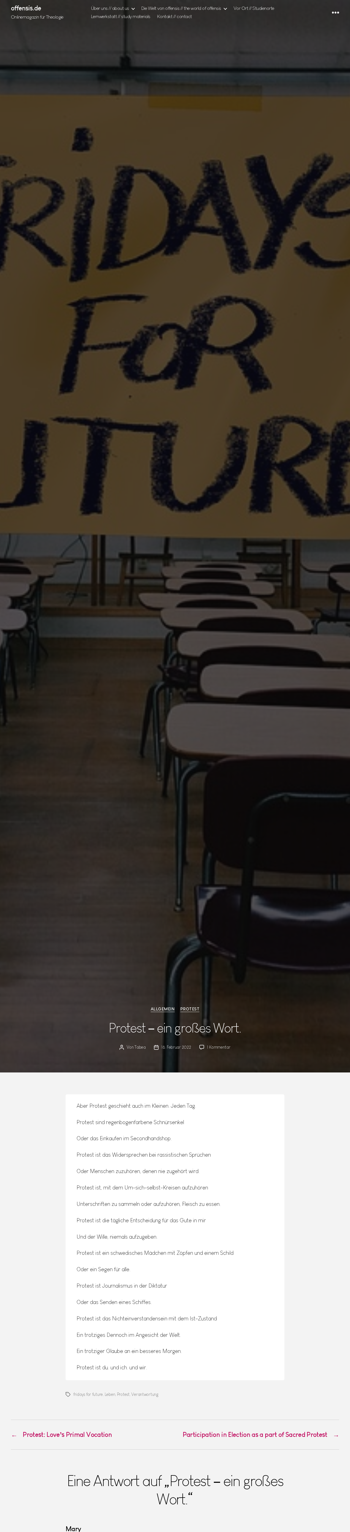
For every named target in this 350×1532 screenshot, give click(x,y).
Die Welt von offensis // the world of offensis (181, 8)
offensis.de (26, 8)
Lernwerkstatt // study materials (120, 16)
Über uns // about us (110, 8)
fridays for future (88, 1394)
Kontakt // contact (174, 16)
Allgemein (163, 1009)
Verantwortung (145, 1394)
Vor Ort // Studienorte (254, 8)
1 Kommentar (219, 1047)
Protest (190, 1009)
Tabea (140, 1047)
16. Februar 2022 (176, 1047)
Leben (110, 1394)
